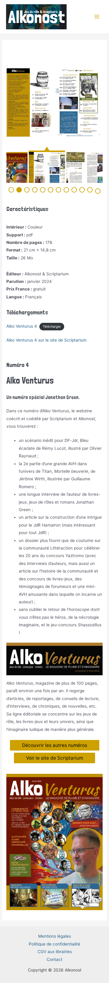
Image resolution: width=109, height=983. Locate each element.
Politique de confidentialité (54, 944)
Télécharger (52, 326)
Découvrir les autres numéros (54, 745)
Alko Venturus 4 (21, 326)
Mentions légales (54, 936)
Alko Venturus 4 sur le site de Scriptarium (46, 340)
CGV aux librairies (55, 951)
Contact (54, 959)
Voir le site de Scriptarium (54, 758)
